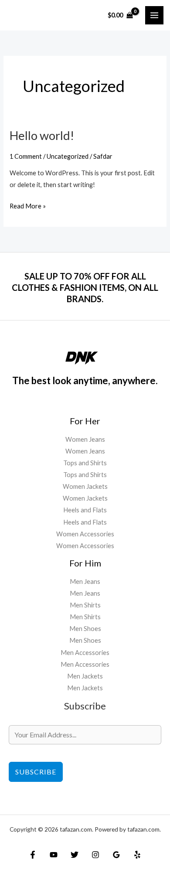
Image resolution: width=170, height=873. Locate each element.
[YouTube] (54, 855)
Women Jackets (85, 486)
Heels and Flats (85, 510)
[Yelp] (137, 855)
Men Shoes (85, 628)
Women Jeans (85, 439)
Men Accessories (85, 652)
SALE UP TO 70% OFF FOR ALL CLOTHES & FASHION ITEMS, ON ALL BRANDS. (85, 287)
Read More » (28, 205)
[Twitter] (74, 855)
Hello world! (42, 135)
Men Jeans (85, 581)
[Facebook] (33, 855)
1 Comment (26, 156)
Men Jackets (85, 676)
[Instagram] (95, 855)
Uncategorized (67, 156)
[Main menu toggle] (154, 15)
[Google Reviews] (116, 855)
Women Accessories (85, 534)
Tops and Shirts (85, 463)
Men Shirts (85, 605)
